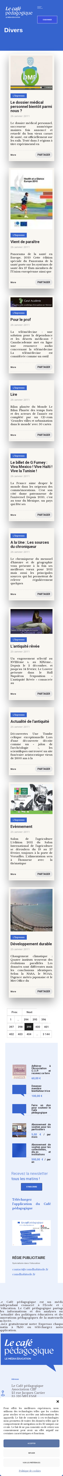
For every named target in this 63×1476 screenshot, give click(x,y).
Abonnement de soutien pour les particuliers (41, 1127)
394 (26, 1019)
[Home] (20, 23)
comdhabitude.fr (23, 1274)
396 (43, 1019)
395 (35, 1019)
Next (29, 1012)
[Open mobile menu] (40, 7)
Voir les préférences (31, 1463)
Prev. (15, 1012)
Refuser (31, 1453)
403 (20, 1034)
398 (20, 1026)
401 (46, 1026)
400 (37, 1026)
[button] (57, 1401)
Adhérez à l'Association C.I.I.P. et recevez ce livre (41, 1070)
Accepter (31, 1443)
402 (11, 1034)
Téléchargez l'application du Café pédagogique (31, 1204)
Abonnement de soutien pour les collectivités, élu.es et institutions (41, 1149)
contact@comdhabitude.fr (30, 1269)
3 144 (46, 1034)
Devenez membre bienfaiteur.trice (40, 1088)
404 (29, 1034)
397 (11, 1026)
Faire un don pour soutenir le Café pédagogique (41, 1109)
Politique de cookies (30, 1471)
